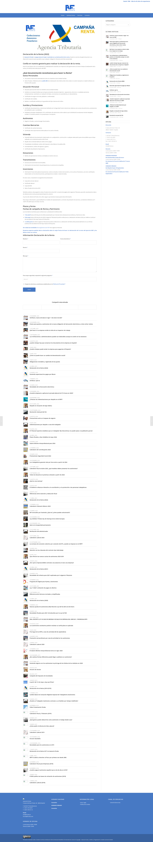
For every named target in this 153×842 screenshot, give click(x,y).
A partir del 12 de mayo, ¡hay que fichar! (42, 682)
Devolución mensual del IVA (38, 412)
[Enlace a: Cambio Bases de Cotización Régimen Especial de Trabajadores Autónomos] (25, 694)
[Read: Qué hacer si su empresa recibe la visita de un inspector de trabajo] (107, 50)
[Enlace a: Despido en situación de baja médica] (25, 406)
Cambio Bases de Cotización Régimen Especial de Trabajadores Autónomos (52, 694)
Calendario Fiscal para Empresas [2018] (41, 764)
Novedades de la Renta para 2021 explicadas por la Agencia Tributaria (51, 575)
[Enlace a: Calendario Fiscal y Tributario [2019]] (25, 713)
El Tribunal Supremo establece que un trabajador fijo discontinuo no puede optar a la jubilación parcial (61, 431)
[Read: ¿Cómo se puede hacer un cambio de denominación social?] (107, 70)
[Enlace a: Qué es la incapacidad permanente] (25, 525)
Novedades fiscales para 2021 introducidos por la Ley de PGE (48, 613)
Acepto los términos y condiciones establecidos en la (45, 284)
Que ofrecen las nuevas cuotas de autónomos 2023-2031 (47, 556)
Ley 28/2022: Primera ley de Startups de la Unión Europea (47, 519)
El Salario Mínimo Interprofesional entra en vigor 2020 (46, 651)
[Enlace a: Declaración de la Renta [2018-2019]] (25, 688)
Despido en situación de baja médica (41, 406)
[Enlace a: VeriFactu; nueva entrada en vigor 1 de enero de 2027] (25, 318)
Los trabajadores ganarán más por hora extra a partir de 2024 (48, 462)
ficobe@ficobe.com (28, 816)
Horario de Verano (35, 669)
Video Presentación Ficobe (38, 707)
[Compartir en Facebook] (32, 307)
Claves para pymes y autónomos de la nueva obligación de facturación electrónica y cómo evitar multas (61, 324)
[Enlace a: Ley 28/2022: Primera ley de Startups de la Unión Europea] (25, 519)
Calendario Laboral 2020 (37, 644)
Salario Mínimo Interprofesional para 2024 (42, 443)
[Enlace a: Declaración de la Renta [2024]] (25, 368)
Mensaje (25, 256)
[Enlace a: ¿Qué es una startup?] (25, 481)
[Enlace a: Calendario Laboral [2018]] (25, 782)
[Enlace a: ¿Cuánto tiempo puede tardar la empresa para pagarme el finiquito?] (25, 349)
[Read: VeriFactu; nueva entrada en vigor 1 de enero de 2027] (107, 36)
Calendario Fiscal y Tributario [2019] (40, 713)
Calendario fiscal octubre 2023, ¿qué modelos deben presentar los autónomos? (54, 468)
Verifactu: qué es (35, 380)
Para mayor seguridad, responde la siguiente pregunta (38, 275)
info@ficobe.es (109, 146)
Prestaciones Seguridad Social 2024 (40, 456)
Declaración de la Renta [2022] (39, 500)
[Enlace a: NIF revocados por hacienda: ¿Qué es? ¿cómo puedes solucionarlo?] (25, 512)
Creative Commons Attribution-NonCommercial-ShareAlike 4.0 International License (55, 839)
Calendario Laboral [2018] (37, 782)
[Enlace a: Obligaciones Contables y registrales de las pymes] (25, 362)
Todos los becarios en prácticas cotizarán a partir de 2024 (47, 475)
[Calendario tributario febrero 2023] (1, 421)
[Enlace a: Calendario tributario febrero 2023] (25, 506)
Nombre (25, 239)
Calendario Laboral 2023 (37, 537)
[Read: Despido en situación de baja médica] (107, 112)
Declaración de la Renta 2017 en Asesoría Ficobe (44, 751)
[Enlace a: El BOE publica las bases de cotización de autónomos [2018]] (25, 776)
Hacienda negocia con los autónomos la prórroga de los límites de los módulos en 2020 (56, 663)
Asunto (25, 247)
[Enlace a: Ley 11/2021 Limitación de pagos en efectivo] (25, 588)
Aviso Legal (83, 802)
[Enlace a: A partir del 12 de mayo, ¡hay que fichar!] (25, 682)
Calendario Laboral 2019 (37, 732)
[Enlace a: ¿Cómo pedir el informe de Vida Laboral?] (25, 726)
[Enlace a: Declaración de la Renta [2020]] (25, 600)
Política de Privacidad (59, 284)
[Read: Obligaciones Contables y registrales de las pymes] (107, 76)
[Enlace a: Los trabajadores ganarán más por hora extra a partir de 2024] (25, 462)
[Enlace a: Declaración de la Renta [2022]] (25, 500)
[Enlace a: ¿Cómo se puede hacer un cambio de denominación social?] (25, 355)
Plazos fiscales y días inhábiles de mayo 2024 (43, 437)
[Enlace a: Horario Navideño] (25, 738)
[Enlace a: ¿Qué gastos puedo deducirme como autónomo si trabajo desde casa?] (25, 720)
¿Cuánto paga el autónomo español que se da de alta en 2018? (48, 770)
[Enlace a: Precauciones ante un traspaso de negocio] (25, 418)
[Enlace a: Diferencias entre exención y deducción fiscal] (25, 493)
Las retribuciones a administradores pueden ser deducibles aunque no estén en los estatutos (58, 336)
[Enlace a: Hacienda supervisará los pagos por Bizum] (25, 374)
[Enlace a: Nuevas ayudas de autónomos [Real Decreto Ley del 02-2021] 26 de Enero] (25, 607)
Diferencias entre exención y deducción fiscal (43, 493)
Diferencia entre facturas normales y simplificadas (45, 594)
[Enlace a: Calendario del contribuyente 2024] (25, 449)
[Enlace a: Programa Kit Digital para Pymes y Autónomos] (25, 581)
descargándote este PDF (43, 227)
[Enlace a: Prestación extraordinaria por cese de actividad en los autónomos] (25, 638)
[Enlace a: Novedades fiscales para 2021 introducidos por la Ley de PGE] (25, 613)
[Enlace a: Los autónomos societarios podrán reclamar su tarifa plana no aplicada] (25, 625)
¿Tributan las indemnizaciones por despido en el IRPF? (46, 399)
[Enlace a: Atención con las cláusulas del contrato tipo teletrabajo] (25, 550)
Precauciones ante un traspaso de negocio (42, 418)
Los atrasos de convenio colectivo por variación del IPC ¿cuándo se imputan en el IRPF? (56, 544)
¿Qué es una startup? (36, 481)
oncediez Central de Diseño (106, 839)
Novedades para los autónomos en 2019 (42, 745)
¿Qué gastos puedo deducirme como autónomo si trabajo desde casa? (51, 720)
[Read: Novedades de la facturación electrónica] (107, 95)
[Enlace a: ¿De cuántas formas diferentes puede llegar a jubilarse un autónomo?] (25, 657)
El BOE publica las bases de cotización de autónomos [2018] (48, 776)
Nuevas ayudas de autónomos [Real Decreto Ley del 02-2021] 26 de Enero (52, 607)
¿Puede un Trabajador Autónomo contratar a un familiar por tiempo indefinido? (54, 701)
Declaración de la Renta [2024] (39, 368)
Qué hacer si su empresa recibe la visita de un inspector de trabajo (50, 330)
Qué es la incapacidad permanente (40, 525)
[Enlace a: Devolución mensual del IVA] (25, 412)
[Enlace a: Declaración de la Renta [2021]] (25, 569)
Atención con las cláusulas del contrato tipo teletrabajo (46, 550)
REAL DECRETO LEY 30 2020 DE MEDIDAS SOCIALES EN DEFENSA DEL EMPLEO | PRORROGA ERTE (58, 619)
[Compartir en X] (51, 307)
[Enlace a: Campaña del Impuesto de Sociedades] (25, 676)
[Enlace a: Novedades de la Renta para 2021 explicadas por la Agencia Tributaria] (25, 575)
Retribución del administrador (39, 531)
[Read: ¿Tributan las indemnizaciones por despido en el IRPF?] (107, 105)
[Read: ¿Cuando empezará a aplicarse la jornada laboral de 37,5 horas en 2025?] (107, 99)
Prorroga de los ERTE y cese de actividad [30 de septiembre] (48, 632)
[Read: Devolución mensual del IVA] (107, 116)
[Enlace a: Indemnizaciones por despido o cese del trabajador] (25, 424)
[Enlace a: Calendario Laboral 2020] (25, 644)
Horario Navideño (35, 738)
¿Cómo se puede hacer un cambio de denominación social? (47, 355)
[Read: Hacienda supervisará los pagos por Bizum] (107, 86)
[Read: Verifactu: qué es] (107, 91)
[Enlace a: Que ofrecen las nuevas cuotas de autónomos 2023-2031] (25, 556)
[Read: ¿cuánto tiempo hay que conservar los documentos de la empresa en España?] (107, 64)
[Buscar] (92, 15)
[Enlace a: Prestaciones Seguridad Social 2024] (25, 456)
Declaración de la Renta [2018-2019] (40, 688)
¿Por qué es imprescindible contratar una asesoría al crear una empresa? (52, 563)
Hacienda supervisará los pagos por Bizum (42, 374)
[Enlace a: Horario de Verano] (25, 669)
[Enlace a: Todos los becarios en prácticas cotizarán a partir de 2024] (25, 475)
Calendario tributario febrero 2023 (40, 506)
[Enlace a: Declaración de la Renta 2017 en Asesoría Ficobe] (25, 751)
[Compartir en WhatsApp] (69, 307)
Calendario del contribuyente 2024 (40, 450)
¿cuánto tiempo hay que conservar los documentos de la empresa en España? (53, 343)
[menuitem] (62, 15)
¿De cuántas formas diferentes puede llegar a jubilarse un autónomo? (51, 657)
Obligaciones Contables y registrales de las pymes (45, 362)
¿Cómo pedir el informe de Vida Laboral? (42, 726)
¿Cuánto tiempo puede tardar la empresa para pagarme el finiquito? (50, 349)
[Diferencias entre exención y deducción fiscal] (151, 421)
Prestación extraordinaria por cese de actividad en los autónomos (50, 638)
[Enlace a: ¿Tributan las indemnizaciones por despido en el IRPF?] (25, 399)
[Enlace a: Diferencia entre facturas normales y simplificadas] (25, 594)
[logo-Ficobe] (76, 8)
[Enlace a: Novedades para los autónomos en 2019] (25, 745)
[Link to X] (148, 8)
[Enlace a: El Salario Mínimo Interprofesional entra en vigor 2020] (25, 651)
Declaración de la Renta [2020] (39, 600)
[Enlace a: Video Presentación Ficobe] (25, 707)
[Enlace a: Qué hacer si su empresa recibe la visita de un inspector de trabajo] (25, 330)
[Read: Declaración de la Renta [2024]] (107, 82)
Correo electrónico (65, 239)
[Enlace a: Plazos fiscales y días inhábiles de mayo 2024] (25, 437)
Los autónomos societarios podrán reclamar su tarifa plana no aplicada (51, 625)
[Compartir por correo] (87, 307)
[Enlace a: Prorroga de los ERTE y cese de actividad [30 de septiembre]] (25, 632)
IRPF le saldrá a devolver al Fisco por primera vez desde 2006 (48, 757)
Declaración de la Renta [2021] (39, 569)
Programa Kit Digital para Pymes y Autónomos (44, 581)
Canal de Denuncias (115, 802)
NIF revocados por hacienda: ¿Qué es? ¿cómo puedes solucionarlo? (50, 512)
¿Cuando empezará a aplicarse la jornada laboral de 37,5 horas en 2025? (51, 393)
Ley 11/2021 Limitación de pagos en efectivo (43, 588)
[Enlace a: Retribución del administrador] (25, 531)
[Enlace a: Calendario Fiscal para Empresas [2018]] (25, 764)
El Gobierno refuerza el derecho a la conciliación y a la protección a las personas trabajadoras (58, 487)
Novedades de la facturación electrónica (42, 387)
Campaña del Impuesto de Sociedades (41, 676)
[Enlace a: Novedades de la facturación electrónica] (25, 387)
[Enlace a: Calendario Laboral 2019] (25, 732)
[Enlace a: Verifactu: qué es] (25, 380)
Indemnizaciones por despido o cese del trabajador (45, 424)
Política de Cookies (85, 804)
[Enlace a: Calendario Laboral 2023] (25, 537)
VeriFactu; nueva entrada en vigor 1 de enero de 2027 (46, 318)
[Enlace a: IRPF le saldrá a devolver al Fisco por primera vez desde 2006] (25, 757)
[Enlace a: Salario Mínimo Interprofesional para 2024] (25, 443)
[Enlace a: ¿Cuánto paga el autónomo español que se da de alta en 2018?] (25, 770)
